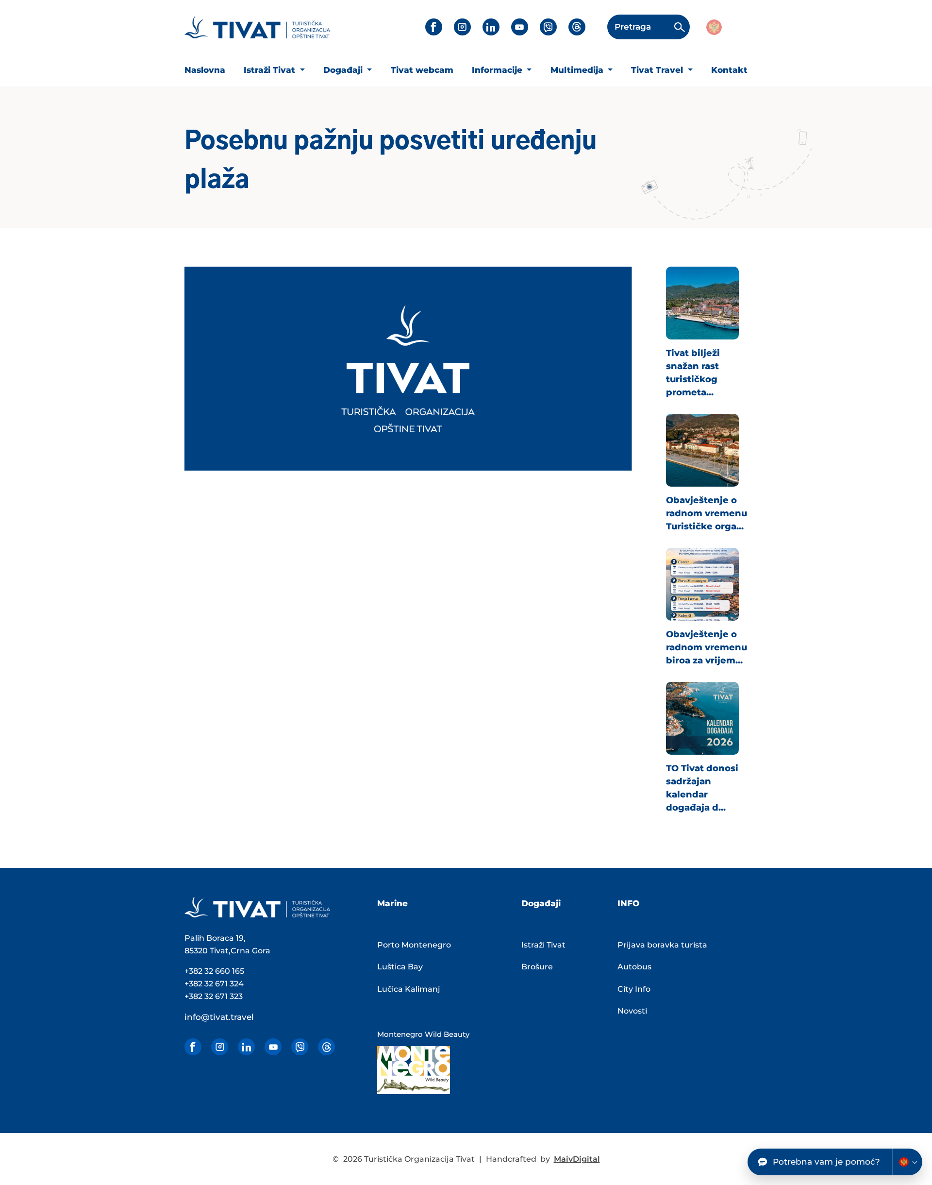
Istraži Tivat (271, 70)
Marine (392, 903)
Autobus (634, 966)
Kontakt (729, 70)
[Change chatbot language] (907, 1162)
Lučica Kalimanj (408, 989)
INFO (628, 903)
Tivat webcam (422, 70)
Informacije (498, 70)
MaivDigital (577, 1159)
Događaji (344, 70)
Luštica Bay (400, 966)
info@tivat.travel (219, 1017)
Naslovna (204, 70)
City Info (633, 989)
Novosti (632, 1011)
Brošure (537, 966)
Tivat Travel (658, 70)
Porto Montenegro (414, 944)
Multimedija (578, 70)
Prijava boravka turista (662, 944)
